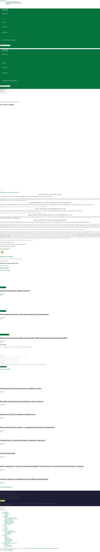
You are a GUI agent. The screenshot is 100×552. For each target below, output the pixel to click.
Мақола (6, 41)
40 (0, 431)
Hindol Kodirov (11, 504)
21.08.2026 (2, 391)
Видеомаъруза (8, 42)
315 (0, 295)
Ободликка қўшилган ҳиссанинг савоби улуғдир (20, 388)
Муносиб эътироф (7, 453)
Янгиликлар (5, 10)
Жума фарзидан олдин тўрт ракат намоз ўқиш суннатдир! (24, 314)
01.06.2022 (2, 317)
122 (1, 457)
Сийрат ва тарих (8, 37)
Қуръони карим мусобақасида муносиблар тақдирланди (24, 479)
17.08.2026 (2, 430)
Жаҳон (6, 12)
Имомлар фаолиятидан (10, 28)
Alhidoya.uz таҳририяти (6, 256)
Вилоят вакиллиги (9, 27)
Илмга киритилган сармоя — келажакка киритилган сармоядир (27, 427)
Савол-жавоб (8, 35)
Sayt (1, 362)
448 (1, 318)
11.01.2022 (2, 341)
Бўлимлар (4, 32)
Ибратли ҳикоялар (9, 17)
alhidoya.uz (6, 503)
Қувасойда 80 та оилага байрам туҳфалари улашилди (22, 440)
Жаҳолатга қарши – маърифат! (9, 39)
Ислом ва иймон (9, 36)
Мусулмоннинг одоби (10, 14)
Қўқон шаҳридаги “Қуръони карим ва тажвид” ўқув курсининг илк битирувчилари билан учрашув (42, 466)
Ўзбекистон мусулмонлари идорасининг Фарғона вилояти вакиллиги (41, 503)
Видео (6, 23)
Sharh (1, 355)
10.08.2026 (2, 456)
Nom (1, 358)
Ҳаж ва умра (8, 38)
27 (0, 444)
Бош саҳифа (5, 9)
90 (0, 470)
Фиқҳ (6, 33)
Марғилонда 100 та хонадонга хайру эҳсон (18, 414)
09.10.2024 (2, 294)
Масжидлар (7, 31)
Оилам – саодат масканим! (11, 15)
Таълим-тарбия (8, 16)
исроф (8, 248)
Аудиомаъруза (8, 43)
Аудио (6, 25)
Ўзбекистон (7, 11)
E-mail (2, 360)
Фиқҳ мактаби (8, 30)
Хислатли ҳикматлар (9, 19)
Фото (6, 24)
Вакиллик (4, 26)
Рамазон (7, 34)
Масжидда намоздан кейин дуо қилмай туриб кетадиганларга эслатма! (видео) (33, 338)
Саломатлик (7, 21)
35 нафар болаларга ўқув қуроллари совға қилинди (21, 401)
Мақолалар (5, 13)
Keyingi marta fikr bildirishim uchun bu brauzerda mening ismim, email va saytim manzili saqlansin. (24, 364)
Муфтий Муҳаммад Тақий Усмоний (15, 291)
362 (1, 342)
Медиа (4, 22)
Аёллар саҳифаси (9, 20)
